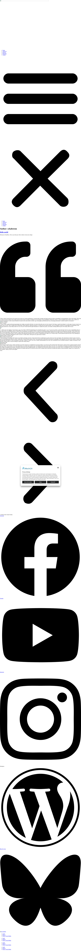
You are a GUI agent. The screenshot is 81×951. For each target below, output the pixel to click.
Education (5, 53)
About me (5, 51)
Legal (4, 933)
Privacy (4, 934)
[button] (40, 138)
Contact (4, 54)
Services (4, 52)
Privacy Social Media (7, 936)
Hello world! (4, 232)
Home (4, 50)
